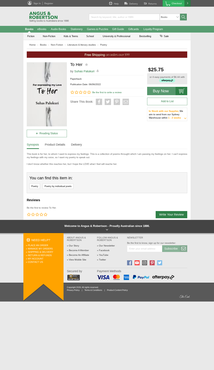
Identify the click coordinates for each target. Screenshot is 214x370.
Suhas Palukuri (84, 71)
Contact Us (35, 262)
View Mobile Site (77, 259)
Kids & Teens (71, 36)
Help (116, 3)
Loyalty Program (153, 29)
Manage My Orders (40, 248)
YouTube (103, 255)
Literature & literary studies (81, 44)
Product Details (55, 144)
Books (29, 29)
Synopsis (33, 144)
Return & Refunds (40, 255)
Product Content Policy (117, 290)
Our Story (74, 245)
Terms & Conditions (93, 290)
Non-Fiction (49, 36)
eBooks (41, 29)
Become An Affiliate (79, 255)
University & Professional (116, 36)
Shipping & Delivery (40, 252)
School (90, 36)
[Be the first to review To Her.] (87, 64)
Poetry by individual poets (58, 186)
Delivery (133, 3)
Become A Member (79, 250)
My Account (35, 258)
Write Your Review (171, 214)
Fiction (30, 36)
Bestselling (145, 36)
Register (48, 3)
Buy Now (161, 91)
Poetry (103, 44)
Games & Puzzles (97, 29)
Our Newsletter (107, 245)
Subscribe (171, 248)
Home (32, 44)
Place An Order (38, 245)
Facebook (104, 250)
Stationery (77, 29)
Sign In (37, 3)
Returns (152, 3)
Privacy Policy (73, 290)
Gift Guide (118, 29)
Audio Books (58, 29)
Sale (166, 36)
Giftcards (133, 29)
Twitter (102, 259)
